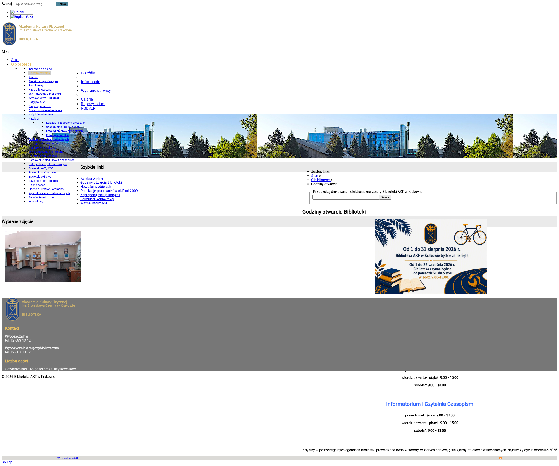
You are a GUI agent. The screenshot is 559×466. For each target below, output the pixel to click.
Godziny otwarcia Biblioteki (101, 182)
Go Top (7, 462)
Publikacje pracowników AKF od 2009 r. (110, 191)
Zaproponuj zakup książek (100, 195)
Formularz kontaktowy (97, 199)
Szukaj (62, 4)
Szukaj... (8, 4)
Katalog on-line (91, 178)
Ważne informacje (93, 203)
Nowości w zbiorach (95, 187)
